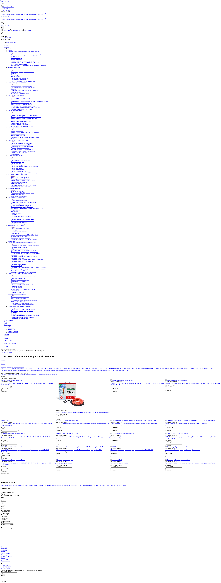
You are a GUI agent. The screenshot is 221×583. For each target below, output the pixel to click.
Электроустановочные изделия (20, 297)
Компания (4, 547)
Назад (9, 48)
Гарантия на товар (6, 556)
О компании (4, 548)
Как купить (11, 328)
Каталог (10, 50)
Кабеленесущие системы (18, 114)
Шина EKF (127, 485)
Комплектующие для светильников (21, 143)
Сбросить (10, 524)
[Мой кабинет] (2, 22)
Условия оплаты (5, 553)
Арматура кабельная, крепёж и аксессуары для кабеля (27, 55)
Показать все (6, 488)
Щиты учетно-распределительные (84, 485)
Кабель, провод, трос (17, 131)
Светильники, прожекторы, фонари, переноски (25, 245)
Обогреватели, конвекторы (49, 374)
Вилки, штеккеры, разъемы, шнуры (21, 86)
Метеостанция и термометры (32, 374)
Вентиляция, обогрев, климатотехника (22, 72)
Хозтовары (4, 374)
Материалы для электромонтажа (20, 177)
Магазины (4, 550)
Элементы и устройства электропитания (23, 309)
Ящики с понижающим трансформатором (13, 485)
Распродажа (30, 370)
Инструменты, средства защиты (20, 98)
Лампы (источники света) (18, 159)
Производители (5, 561)
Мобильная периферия (17, 191)
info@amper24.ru (7, 352)
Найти (2, 575)
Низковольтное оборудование (19, 200)
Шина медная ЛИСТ (118, 485)
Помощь (3, 551)
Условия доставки (6, 554)
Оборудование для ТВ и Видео (20, 228)
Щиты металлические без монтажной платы (61, 485)
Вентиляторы (11, 374)
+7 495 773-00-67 (6, 8)
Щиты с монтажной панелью (103, 485)
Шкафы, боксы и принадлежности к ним (23, 276)
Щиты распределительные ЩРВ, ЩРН (36, 485)
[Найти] (1, 5)
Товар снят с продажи (38, 368)
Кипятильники (19, 374)
